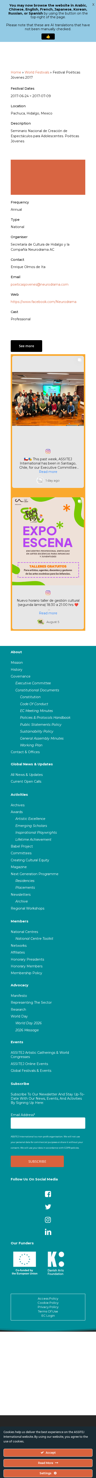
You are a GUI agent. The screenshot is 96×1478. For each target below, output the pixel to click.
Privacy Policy (48, 1307)
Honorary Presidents (27, 959)
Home (16, 72)
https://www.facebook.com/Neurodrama (43, 302)
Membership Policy (26, 973)
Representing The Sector (31, 1002)
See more (26, 346)
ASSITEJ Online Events (29, 1064)
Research (18, 1009)
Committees (21, 853)
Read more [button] (48, 472)
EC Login (48, 1315)
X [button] (93, 5)
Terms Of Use (48, 1311)
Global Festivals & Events (31, 1071)
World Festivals (37, 72)
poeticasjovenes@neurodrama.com (40, 284)
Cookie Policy (48, 1303)
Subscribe (20, 1084)
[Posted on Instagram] (48, 451)
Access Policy (48, 1298)
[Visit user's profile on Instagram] (41, 480)
